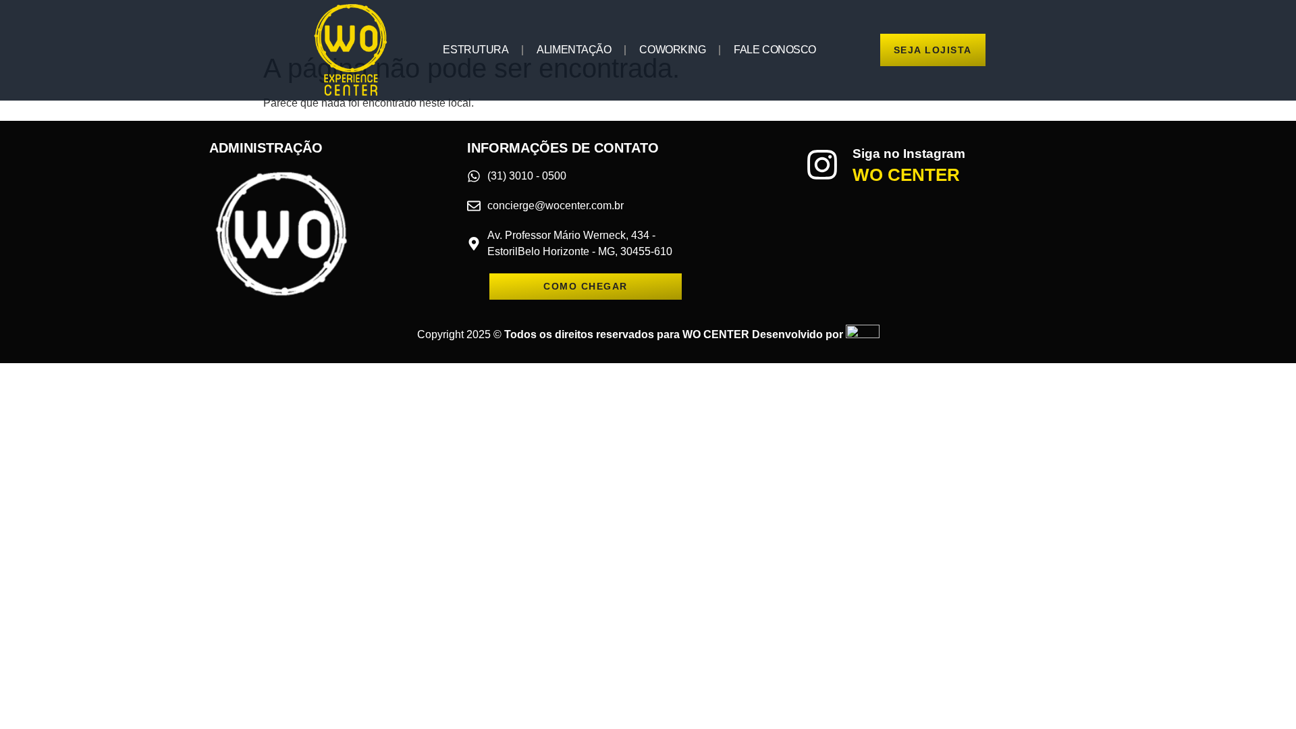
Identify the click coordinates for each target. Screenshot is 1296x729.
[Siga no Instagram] (822, 165)
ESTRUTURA (475, 49)
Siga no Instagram (909, 153)
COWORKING (672, 49)
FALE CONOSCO (775, 49)
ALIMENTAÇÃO (574, 49)
